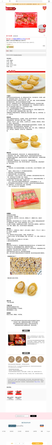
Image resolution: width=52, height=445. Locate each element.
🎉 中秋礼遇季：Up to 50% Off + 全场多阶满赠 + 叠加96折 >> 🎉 (26, 4)
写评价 (44, 45)
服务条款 (13, 383)
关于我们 (4, 431)
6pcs (7, 50)
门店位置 (19, 431)
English (48, 431)
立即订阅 (33, 415)
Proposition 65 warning (18, 54)
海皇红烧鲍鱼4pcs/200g (19, 39)
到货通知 (37, 443)
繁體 (42, 431)
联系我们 (11, 431)
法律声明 (35, 431)
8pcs (11, 50)
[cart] (49, 1)
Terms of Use (37, 381)
